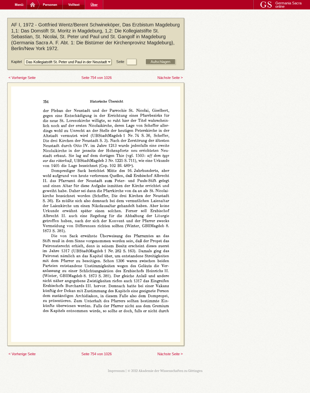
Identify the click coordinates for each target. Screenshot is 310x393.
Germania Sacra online (288, 4)
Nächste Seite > (170, 78)
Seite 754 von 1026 (96, 78)
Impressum (116, 371)
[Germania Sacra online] (32, 4)
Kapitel (16, 62)
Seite (120, 62)
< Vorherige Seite (22, 78)
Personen (50, 5)
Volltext (73, 5)
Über (94, 5)
